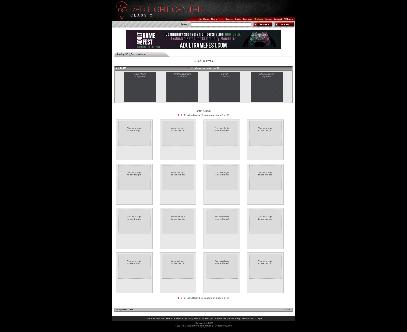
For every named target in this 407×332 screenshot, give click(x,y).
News (214, 19)
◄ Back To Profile (203, 61)
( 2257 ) (287, 309)
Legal (259, 318)
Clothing (258, 19)
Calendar (247, 19)
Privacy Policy (192, 318)
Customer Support (154, 318)
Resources (220, 318)
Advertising (234, 318)
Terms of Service (174, 318)
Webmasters (248, 318)
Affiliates (288, 19)
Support (278, 19)
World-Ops (207, 318)
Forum (268, 19)
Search (229, 19)
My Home (204, 19)
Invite (238, 19)
